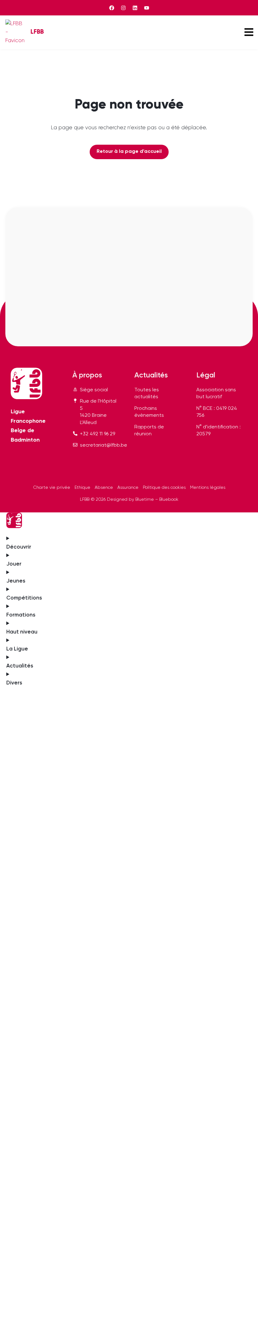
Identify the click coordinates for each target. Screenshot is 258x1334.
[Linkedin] (135, 8)
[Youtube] (147, 8)
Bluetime (144, 499)
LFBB (37, 32)
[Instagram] (123, 8)
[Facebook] (112, 8)
